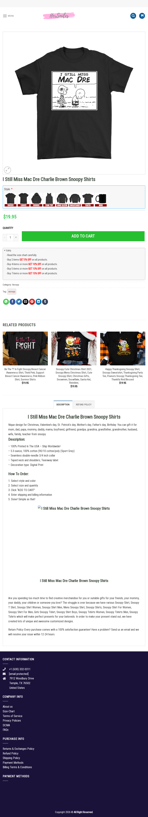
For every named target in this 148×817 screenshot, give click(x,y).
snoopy (11, 291)
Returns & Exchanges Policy (18, 748)
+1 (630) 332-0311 (20, 669)
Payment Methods (13, 762)
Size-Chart (9, 711)
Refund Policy (84, 404)
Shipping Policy (11, 758)
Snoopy (15, 284)
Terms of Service (12, 716)
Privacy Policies (12, 720)
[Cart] (142, 16)
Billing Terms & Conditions (17, 767)
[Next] (145, 363)
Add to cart (83, 236)
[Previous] (3, 363)
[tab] (63, 404)
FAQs (5, 729)
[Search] (133, 16)
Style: (8, 189)
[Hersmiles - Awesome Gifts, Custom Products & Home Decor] (74, 16)
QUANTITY (8, 228)
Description (63, 404)
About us (8, 706)
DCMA (6, 725)
